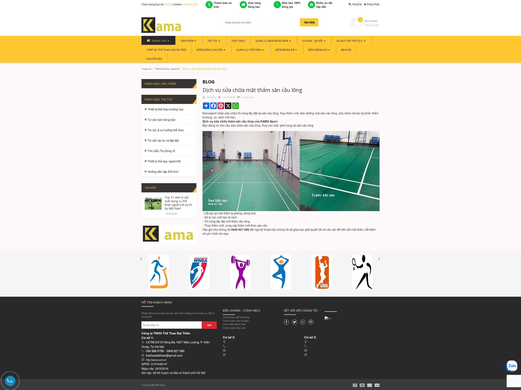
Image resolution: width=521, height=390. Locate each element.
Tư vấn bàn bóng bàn (162, 120)
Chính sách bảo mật (234, 327)
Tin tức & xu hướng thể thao (166, 130)
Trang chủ (146, 68)
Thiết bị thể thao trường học (166, 109)
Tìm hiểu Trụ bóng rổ (161, 151)
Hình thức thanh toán (234, 324)
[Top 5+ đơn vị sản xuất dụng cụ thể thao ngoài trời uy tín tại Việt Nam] (153, 202)
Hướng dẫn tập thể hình (163, 172)
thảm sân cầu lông (241, 121)
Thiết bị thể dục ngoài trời (167, 68)
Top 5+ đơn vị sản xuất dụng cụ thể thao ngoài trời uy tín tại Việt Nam (178, 202)
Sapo (162, 385)
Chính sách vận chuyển (236, 320)
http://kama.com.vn (156, 359)
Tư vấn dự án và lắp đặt (163, 140)
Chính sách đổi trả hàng (236, 317)
